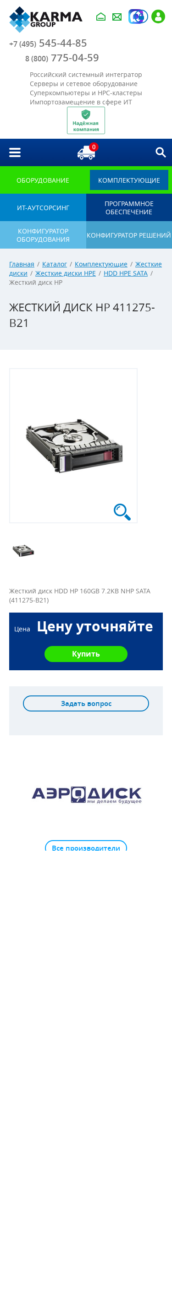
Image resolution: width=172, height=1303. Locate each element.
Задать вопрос (86, 703)
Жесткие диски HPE (65, 273)
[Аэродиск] (86, 794)
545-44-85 (48, 43)
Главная (21, 264)
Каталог (54, 264)
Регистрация (158, 16)
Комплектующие (101, 264)
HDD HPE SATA (126, 273)
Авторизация (141, 16)
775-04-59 (62, 58)
